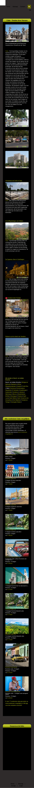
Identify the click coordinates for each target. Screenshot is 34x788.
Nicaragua (13, 396)
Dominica (12, 388)
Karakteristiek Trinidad (14, 298)
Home (8, 6)
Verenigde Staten (16, 402)
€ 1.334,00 (8, 484)
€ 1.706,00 (8, 510)
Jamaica (21, 392)
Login (21, 786)
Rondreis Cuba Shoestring (12, 557)
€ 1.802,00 (8, 535)
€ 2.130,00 (8, 614)
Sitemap (15, 6)
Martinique (8, 394)
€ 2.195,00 (8, 672)
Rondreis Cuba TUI (10, 454)
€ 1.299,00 (8, 460)
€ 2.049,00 (8, 563)
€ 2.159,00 (8, 639)
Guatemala (8, 392)
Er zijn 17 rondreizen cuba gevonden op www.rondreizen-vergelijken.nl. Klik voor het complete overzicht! (16, 703)
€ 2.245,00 (8, 698)
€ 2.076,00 (8, 589)
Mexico (15, 394)
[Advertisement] (17, 747)
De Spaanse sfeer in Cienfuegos (14, 259)
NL (29, 6)
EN (30, 10)
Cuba (6, 51)
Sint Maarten (16, 400)
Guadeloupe (23, 390)
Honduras (15, 392)
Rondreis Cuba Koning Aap (12, 691)
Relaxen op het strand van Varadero (15, 336)
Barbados (14, 384)
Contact (22, 6)
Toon (25, 215)
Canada (19, 386)
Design (13, 786)
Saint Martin (12, 398)
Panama (19, 396)
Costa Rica (25, 386)
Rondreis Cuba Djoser (11, 667)
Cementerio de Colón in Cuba (13, 180)
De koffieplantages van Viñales (14, 221)
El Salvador (15, 390)
